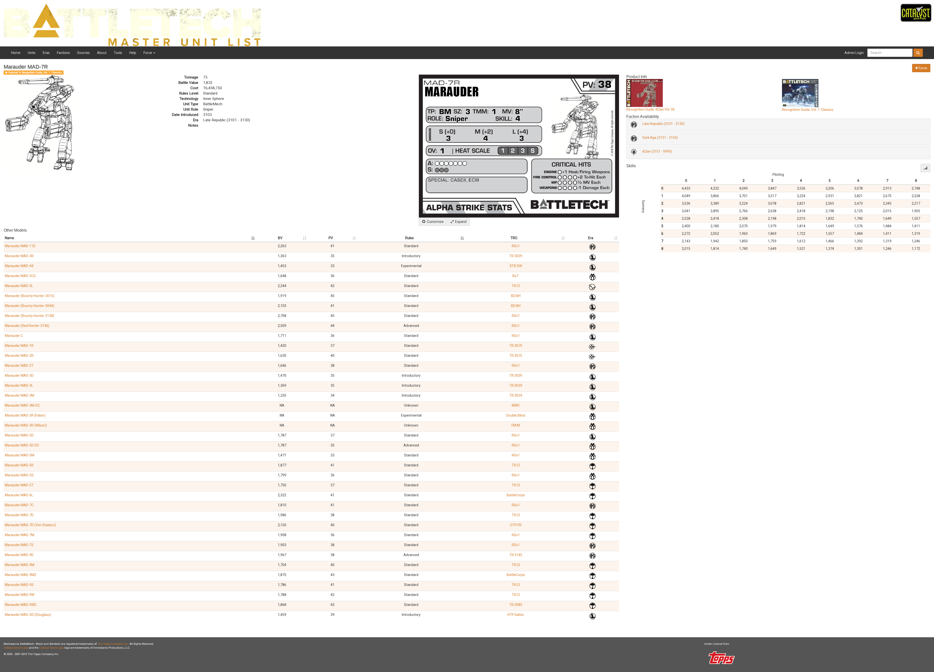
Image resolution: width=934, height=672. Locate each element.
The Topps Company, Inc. (113, 644)
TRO (514, 238)
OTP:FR (515, 525)
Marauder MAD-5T (19, 485)
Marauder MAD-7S (19, 545)
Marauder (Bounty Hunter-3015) (29, 296)
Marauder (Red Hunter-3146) (27, 326)
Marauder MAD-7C (19, 505)
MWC (516, 405)
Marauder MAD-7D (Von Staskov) (30, 525)
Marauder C (14, 336)
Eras (46, 53)
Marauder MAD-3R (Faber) (25, 415)
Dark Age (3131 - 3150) (660, 138)
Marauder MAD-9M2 (20, 575)
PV (331, 238)
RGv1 (516, 246)
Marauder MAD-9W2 (20, 605)
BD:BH (516, 296)
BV (280, 238)
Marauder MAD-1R (19, 346)
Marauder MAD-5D (19, 435)
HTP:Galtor (515, 615)
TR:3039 (515, 256)
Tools (118, 53)
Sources (83, 53)
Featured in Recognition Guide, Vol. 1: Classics (35, 72)
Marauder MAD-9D (19, 555)
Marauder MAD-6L (19, 495)
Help (132, 53)
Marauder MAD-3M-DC (22, 405)
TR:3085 (515, 605)
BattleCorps (516, 495)
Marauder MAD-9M (19, 565)
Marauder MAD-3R (19, 256)
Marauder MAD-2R (19, 356)
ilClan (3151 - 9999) (657, 151)
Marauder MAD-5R (19, 465)
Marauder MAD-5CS (20, 276)
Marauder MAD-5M (19, 455)
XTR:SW (516, 266)
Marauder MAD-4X (19, 266)
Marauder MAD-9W (19, 595)
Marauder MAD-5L (19, 286)
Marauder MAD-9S (19, 585)
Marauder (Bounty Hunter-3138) (29, 316)
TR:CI (516, 286)
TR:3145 (515, 555)
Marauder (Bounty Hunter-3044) (29, 306)
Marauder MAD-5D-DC (22, 445)
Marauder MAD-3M (19, 395)
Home (15, 53)
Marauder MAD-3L (19, 385)
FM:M (516, 425)
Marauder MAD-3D (19, 375)
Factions (63, 53)
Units (32, 53)
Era (590, 238)
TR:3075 (515, 346)
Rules (409, 238)
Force (148, 53)
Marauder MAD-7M (19, 535)
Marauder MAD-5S (19, 475)
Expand (460, 222)
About (102, 53)
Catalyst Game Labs (16, 647)
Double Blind (515, 415)
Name (9, 238)
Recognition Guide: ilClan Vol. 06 (650, 109)
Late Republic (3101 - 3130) (663, 124)
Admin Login (854, 53)
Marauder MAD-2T (19, 365)
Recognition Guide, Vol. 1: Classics (807, 110)
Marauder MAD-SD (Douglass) (28, 615)
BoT (515, 276)
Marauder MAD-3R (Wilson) (26, 425)
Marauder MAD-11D (20, 246)
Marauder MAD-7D (19, 515)
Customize (434, 222)
